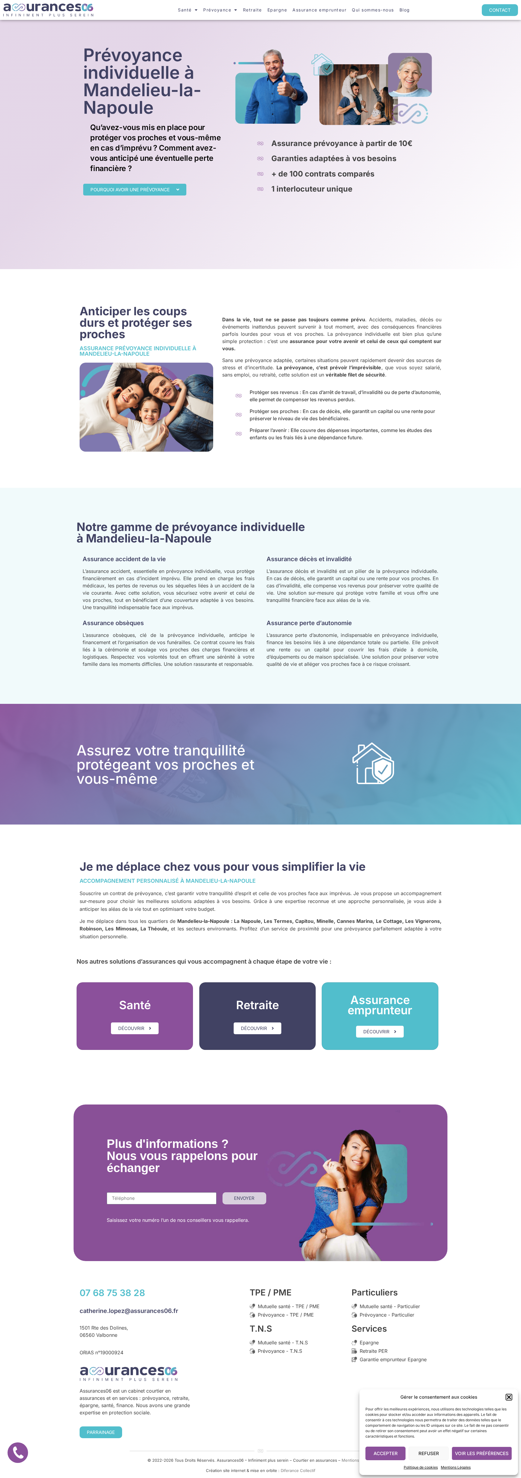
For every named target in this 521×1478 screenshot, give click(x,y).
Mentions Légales (456, 1467)
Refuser (428, 1453)
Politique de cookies (421, 1467)
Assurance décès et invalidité (309, 559)
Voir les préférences (482, 1453)
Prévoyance (217, 9)
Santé (185, 9)
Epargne (277, 9)
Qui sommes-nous (373, 9)
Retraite (252, 9)
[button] (509, 1397)
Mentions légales (358, 1460)
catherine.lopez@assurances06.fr (129, 1310)
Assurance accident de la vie (124, 559)
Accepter (386, 1453)
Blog (404, 9)
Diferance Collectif (298, 1470)
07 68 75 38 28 (112, 1292)
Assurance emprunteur (319, 9)
